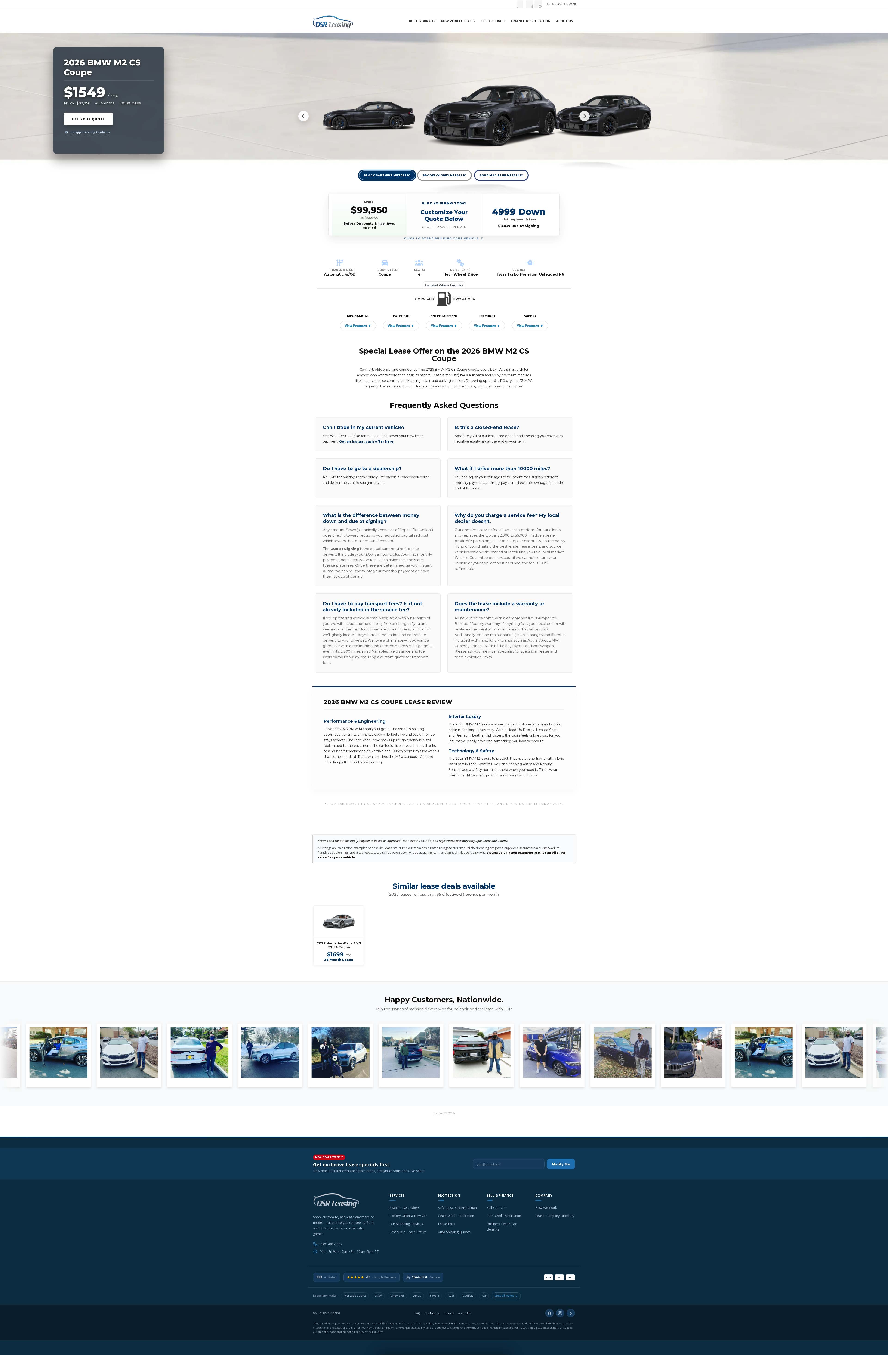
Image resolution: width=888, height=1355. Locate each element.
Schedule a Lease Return (407, 1232)
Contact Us (432, 1313)
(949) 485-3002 (331, 1244)
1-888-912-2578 (563, 4)
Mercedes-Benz (355, 1296)
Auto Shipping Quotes (454, 1232)
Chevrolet (397, 1296)
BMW (378, 1296)
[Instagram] (560, 1313)
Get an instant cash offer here (366, 441)
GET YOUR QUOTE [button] (88, 119)
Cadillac (468, 1296)
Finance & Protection (531, 21)
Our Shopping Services (406, 1224)
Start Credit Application (504, 1215)
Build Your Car (422, 21)
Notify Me (561, 1164)
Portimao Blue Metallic (501, 175)
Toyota (434, 1296)
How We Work (546, 1207)
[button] (444, 215)
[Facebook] (549, 1313)
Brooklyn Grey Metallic (444, 175)
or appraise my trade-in (90, 132)
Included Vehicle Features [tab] (444, 285)
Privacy (449, 1313)
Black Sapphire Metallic (387, 175)
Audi (451, 1296)
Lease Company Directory (554, 1215)
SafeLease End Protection (457, 1207)
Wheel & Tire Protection (456, 1215)
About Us (564, 21)
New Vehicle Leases (458, 21)
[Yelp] (571, 1313)
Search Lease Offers (404, 1207)
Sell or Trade (493, 21)
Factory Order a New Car (408, 1215)
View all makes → (506, 1296)
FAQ (417, 1313)
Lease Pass (446, 1224)
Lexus (417, 1296)
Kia (484, 1296)
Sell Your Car (496, 1207)
